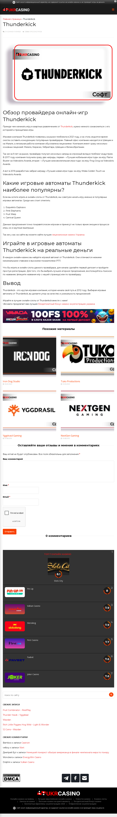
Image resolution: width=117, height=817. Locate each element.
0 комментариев (13, 32)
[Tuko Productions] (87, 376)
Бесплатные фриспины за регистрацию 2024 (45, 804)
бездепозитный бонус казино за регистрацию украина (66, 304)
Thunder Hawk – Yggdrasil (15, 715)
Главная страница (12, 19)
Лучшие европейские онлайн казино (55, 799)
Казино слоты (100, 799)
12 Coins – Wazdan (12, 729)
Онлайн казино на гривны (22, 799)
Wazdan (7, 720)
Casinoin (26, 742)
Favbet (30, 657)
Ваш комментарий (13, 459)
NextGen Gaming (70, 435)
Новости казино (83, 799)
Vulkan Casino (33, 606)
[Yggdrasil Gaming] (29, 431)
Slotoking (31, 623)
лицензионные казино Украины (68, 234)
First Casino (32, 640)
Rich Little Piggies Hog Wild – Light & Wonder (26, 724)
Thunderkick (66, 126)
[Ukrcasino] (16, 11)
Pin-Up (30, 588)
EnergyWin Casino (32, 757)
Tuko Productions (70, 381)
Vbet (21, 747)
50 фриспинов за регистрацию (82, 804)
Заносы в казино (27, 801)
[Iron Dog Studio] (29, 376)
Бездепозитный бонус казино (87, 801)
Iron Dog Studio (11, 381)
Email (6, 497)
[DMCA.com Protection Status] (11, 781)
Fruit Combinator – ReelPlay (17, 710)
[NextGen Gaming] (87, 431)
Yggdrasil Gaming (12, 435)
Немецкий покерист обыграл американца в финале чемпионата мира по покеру (67, 752)
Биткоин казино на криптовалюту (54, 801)
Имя (5, 485)
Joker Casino (33, 674)
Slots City (58, 580)
